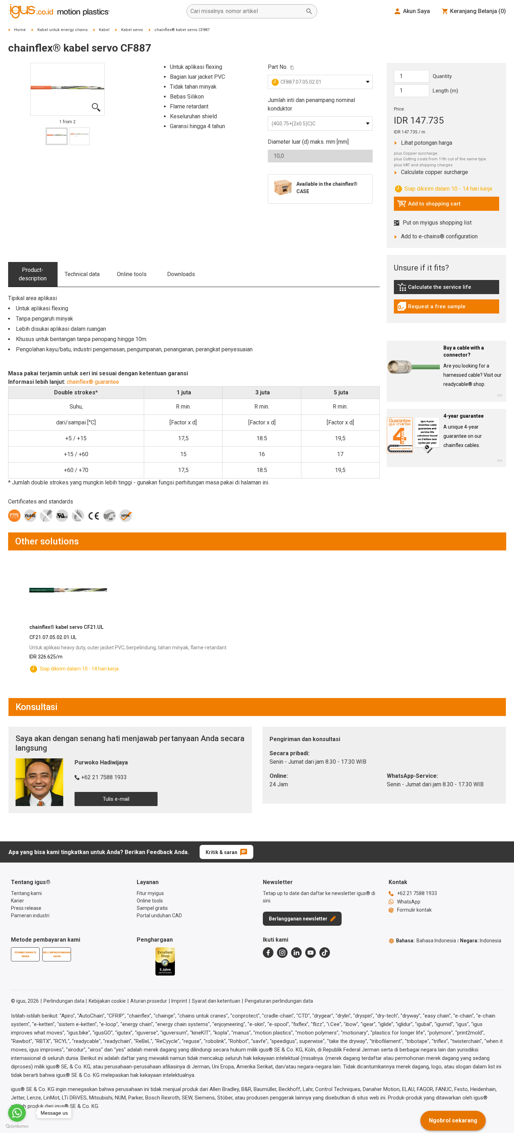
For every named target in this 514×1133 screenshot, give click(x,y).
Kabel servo (132, 30)
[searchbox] (246, 11)
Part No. (278, 67)
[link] (446, 289)
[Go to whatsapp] (17, 1113)
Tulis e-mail (116, 799)
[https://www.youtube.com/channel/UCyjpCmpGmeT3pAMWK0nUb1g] (310, 952)
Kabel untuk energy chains (62, 30)
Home (20, 30)
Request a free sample (431, 308)
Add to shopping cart (429, 205)
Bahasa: (426, 940)
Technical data (82, 274)
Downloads (181, 274)
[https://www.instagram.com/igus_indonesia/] (282, 952)
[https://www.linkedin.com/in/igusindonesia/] (296, 952)
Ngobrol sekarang (453, 1120)
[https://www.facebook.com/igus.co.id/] (268, 952)
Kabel (104, 30)
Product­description (33, 274)
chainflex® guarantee (93, 381)
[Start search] (309, 11)
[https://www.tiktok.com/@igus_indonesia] (324, 952)
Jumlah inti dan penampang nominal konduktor (311, 104)
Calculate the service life (436, 289)
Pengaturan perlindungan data (279, 1001)
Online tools (132, 274)
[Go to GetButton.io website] (17, 1126)
